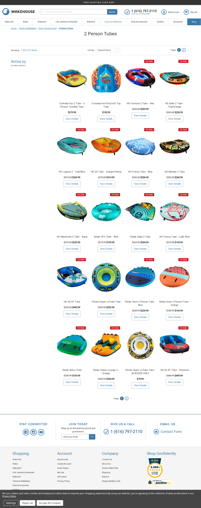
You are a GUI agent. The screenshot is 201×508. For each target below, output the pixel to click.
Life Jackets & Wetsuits (66, 21)
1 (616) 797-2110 (126, 431)
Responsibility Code (111, 481)
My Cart (60, 472)
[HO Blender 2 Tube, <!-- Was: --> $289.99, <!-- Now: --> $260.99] (175, 146)
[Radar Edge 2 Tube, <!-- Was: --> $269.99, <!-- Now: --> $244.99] (140, 211)
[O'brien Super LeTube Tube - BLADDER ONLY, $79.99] (140, 345)
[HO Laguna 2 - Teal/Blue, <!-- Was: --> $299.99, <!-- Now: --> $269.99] (72, 146)
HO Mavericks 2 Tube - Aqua (72, 236)
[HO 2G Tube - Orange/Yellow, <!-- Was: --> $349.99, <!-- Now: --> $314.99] (106, 146)
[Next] (188, 50)
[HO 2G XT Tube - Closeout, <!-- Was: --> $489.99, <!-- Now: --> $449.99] (175, 345)
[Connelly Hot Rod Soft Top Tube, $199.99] (106, 78)
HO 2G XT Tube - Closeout (174, 370)
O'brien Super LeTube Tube (106, 301)
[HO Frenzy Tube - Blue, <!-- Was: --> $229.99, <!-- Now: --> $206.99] (140, 146)
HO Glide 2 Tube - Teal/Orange (174, 105)
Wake (25, 21)
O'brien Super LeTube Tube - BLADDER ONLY (140, 371)
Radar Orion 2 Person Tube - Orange (174, 303)
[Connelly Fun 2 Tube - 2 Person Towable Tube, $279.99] (72, 78)
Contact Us (107, 459)
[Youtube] (41, 432)
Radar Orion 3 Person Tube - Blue (140, 303)
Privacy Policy (63, 481)
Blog (194, 21)
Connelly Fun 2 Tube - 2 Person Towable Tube (72, 105)
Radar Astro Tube (71, 370)
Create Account (64, 463)
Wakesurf (42, 21)
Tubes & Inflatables (113, 21)
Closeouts (177, 21)
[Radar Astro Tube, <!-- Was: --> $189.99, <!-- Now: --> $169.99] (72, 345)
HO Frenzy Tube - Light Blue (174, 236)
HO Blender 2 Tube (175, 171)
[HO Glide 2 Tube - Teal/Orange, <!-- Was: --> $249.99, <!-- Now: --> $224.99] (175, 78)
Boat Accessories (139, 21)
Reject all (27, 503)
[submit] (92, 437)
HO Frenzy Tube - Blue (140, 171)
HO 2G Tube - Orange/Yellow (106, 171)
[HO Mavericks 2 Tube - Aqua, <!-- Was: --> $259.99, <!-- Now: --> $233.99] (72, 211)
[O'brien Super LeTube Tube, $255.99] (106, 276)
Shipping (106, 472)
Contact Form (171, 431)
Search (112, 12)
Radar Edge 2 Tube (140, 236)
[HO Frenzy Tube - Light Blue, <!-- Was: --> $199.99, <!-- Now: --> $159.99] (175, 211)
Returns (105, 476)
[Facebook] (26, 432)
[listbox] (108, 50)
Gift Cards (61, 476)
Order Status (63, 468)
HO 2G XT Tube (72, 301)
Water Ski (9, 21)
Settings (11, 503)
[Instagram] (33, 432)
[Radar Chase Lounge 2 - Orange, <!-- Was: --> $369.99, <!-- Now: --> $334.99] (106, 345)
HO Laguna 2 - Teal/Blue (72, 171)
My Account (62, 459)
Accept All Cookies (50, 503)
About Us (106, 463)
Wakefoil (91, 21)
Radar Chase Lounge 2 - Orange (106, 371)
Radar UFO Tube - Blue (106, 236)
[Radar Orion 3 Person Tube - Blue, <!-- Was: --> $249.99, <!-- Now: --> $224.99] (140, 276)
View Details (72, 119)
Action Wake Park (110, 468)
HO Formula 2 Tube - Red (140, 103)
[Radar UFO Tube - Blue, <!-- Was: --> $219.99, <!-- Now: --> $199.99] (106, 211)
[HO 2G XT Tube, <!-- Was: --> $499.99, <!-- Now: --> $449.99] (72, 276)
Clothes (160, 21)
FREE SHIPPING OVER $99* (99, 2)
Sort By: (91, 50)
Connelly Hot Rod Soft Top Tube (106, 105)
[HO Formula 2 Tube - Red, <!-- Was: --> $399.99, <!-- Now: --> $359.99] (140, 78)
